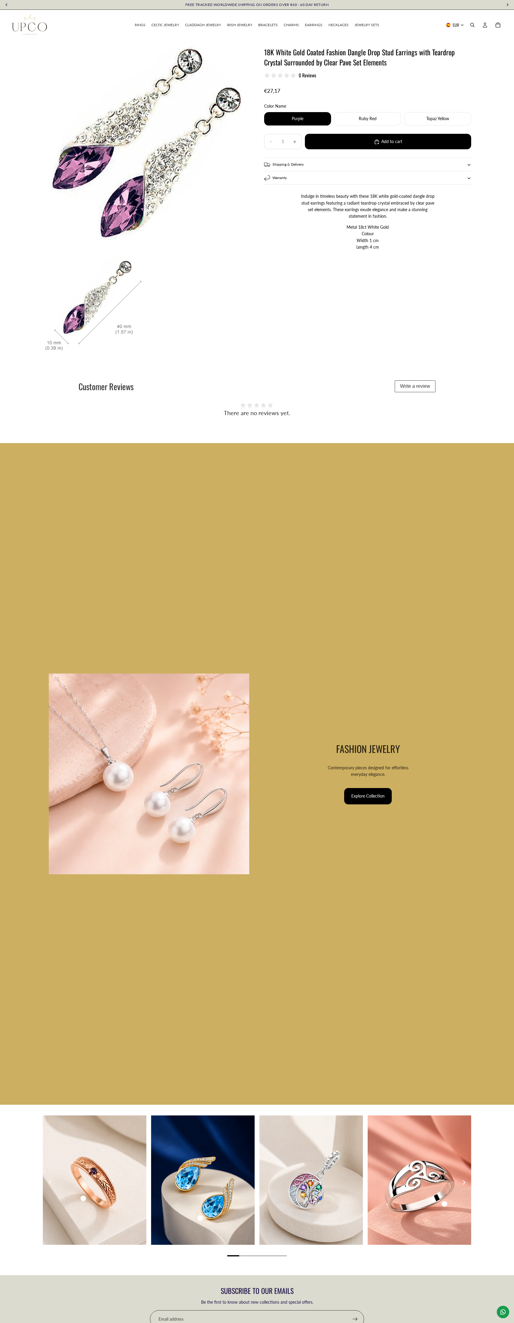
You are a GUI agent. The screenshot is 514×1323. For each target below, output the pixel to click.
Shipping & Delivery (288, 164)
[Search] (472, 25)
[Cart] (497, 25)
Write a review (415, 386)
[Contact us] (503, 1312)
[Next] (463, 1182)
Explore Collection (368, 795)
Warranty (279, 177)
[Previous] (50, 1182)
